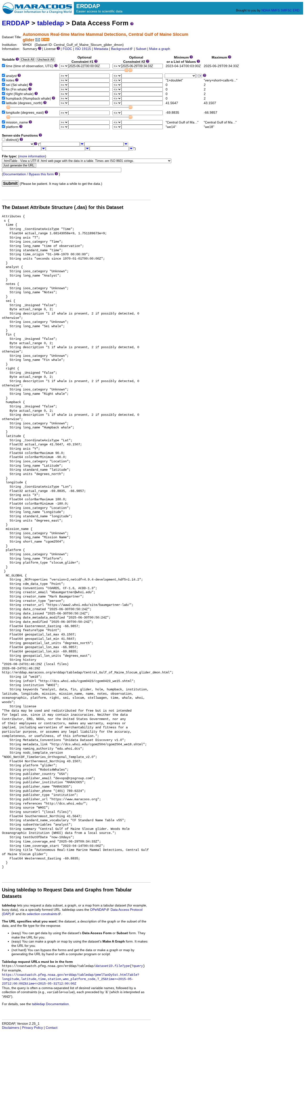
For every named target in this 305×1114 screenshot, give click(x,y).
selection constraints (42, 914)
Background (120, 49)
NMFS (275, 10)
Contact (51, 1027)
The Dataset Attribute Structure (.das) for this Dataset (62, 207)
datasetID (103, 966)
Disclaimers (10, 1027)
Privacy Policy (32, 1027)
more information (32, 156)
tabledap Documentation (50, 1004)
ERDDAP (16, 23)
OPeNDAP (98, 909)
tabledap (50, 23)
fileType (122, 966)
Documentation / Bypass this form (28, 174)
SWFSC (286, 10)
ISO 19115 (83, 49)
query (138, 966)
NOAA (265, 10)
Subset (141, 49)
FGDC (67, 49)
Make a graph (159, 49)
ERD (296, 10)
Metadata (101, 49)
